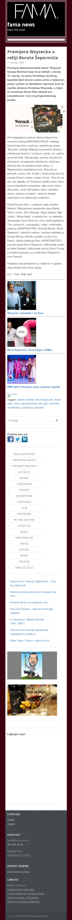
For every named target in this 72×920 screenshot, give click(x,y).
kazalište (54, 403)
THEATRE (24, 561)
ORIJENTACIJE (24, 538)
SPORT (24, 555)
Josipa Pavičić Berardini (20, 889)
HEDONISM (24, 514)
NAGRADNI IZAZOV (18, 855)
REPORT (24, 549)
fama (17, 403)
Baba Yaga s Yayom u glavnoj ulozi (30, 640)
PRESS (24, 543)
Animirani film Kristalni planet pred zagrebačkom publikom (29, 632)
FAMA (27, 915)
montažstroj (13, 407)
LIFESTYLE (24, 526)
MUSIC (24, 532)
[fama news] (36, 17)
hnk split (43, 403)
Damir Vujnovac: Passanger (22, 897)
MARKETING (14, 851)
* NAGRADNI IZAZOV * (24, 460)
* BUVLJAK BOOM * (24, 454)
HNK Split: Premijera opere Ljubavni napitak (33, 387)
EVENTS (24, 490)
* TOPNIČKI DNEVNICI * (24, 466)
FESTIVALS (24, 502)
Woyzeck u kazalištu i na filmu (25, 313)
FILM (24, 508)
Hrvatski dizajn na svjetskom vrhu (29, 602)
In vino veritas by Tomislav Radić (25, 893)
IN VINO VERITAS (24, 520)
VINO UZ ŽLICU (24, 567)
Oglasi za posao (16, 885)
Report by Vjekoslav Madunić (23, 901)
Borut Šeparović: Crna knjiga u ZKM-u (29, 350)
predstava (27, 407)
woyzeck (39, 407)
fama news (12, 915)
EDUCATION (24, 484)
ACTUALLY (24, 472)
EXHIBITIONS (24, 496)
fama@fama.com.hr (18, 840)
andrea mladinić (25, 399)
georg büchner (29, 403)
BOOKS (24, 478)
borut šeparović (44, 399)
